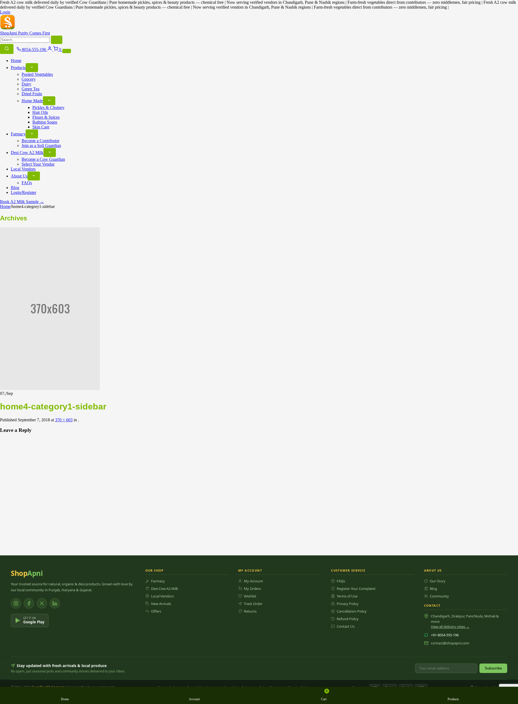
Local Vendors (23, 169)
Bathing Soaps (44, 122)
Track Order (253, 603)
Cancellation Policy (352, 611)
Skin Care (40, 127)
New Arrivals (161, 603)
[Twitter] (42, 603)
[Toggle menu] (66, 51)
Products (18, 67)
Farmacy (18, 134)
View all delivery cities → (450, 626)
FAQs (27, 182)
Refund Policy (348, 618)
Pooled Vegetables (37, 74)
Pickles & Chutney (48, 107)
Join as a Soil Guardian (41, 145)
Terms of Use (347, 596)
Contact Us (346, 626)
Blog (15, 187)
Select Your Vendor (38, 164)
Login (5, 12)
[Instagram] (16, 603)
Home (16, 60)
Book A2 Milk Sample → (22, 201)
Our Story (437, 581)
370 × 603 (64, 420)
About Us (19, 176)
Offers (156, 611)
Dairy (26, 84)
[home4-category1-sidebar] (50, 388)
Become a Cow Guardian (43, 159)
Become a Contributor (40, 140)
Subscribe (493, 668)
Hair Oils (40, 112)
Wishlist (250, 596)
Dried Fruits (32, 93)
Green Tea (30, 89)
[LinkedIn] (55, 603)
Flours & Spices (46, 117)
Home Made (32, 100)
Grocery (29, 79)
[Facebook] (29, 603)
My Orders (252, 588)
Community (439, 596)
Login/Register (23, 192)
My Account (253, 581)
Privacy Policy (348, 603)
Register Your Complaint (356, 588)
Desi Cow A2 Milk (27, 152)
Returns (250, 611)
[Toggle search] (6, 49)
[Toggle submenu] (32, 67)
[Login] (50, 49)
